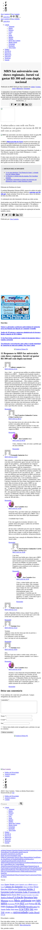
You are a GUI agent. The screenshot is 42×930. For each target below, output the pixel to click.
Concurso (6, 855)
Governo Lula (7, 892)
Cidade (7, 25)
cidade (33, 87)
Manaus (4, 900)
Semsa (16, 909)
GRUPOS (6, 17)
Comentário (5, 700)
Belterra (11, 30)
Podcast (31, 868)
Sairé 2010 (29, 869)
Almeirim (14, 850)
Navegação (8, 866)
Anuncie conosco (10, 774)
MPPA (4, 903)
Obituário (31, 866)
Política (7, 49)
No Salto (20, 866)
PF (36, 903)
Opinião (6, 868)
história (9, 895)
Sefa (12, 909)
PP (15, 906)
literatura (28, 897)
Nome (3, 716)
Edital (19, 859)
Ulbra (11, 912)
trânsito (12, 875)
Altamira (20, 850)
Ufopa (26, 875)
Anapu (6, 884)
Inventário (29, 895)
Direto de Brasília (11, 859)
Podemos (10, 906)
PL (39, 903)
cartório (26, 884)
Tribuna (16, 875)
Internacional (23, 862)
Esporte (7, 60)
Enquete (7, 861)
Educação (8, 56)
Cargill (17, 884)
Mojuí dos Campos (14, 40)
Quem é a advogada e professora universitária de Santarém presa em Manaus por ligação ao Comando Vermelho (20, 327)
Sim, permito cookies (7, 928)
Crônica (16, 857)
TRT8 (36, 909)
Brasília (15, 852)
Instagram (23, 895)
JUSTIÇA (8, 51)
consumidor (13, 855)
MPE (34, 901)
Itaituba (11, 37)
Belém (11, 28)
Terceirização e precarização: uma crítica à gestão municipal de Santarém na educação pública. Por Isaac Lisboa (21, 344)
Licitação (18, 897)
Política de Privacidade (12, 772)
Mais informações (25, 925)
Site (2, 723)
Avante (11, 884)
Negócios (8, 58)
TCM (21, 909)
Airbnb (2, 884)
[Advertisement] (21, 271)
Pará (16, 868)
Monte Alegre (13, 42)
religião (22, 906)
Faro (10, 33)
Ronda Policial (15, 869)
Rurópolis (12, 46)
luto (35, 897)
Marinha (11, 901)
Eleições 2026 (6, 889)
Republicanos (31, 906)
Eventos (38, 87)
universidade (20, 912)
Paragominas (11, 904)
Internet (29, 862)
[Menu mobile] (20, 17)
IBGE (19, 895)
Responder (8, 409)
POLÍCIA (8, 53)
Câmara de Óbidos (28, 887)
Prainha (9, 869)
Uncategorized (32, 875)
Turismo (21, 875)
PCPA (17, 904)
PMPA (3, 907)
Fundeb (14, 889)
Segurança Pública (19, 871)
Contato (7, 776)
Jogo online (35, 895)
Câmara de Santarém (14, 886)
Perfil (19, 868)
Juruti (10, 35)
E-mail (3, 720)
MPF (38, 900)
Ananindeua (33, 850)
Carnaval (21, 884)
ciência (30, 884)
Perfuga (32, 904)
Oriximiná (12, 44)
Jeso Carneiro (14, 219)
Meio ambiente (22, 900)
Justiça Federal (7, 897)
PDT (22, 903)
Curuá (10, 32)
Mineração (8, 54)
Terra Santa (12, 47)
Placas (27, 868)
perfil (27, 904)
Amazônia (26, 850)
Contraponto (10, 857)
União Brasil (33, 912)
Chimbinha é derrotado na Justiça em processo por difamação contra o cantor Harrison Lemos (21, 180)
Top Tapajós (4, 874)
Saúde (12, 871)
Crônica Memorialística (26, 857)
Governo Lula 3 (21, 892)
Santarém (36, 869)
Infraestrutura (15, 862)
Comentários (10, 854)
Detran (36, 887)
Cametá (19, 852)
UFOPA (7, 912)
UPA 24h (3, 914)
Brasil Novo (9, 852)
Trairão (8, 875)
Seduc (8, 909)
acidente (3, 850)
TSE (2, 912)
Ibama (14, 895)
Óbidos (11, 39)
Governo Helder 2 (26, 889)
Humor (9, 862)
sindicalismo (29, 871)
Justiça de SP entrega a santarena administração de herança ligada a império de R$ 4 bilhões (20, 333)
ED (13, 793)
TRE (31, 909)
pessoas (23, 868)
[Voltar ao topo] (2, 916)
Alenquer (11, 26)
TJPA (26, 909)
